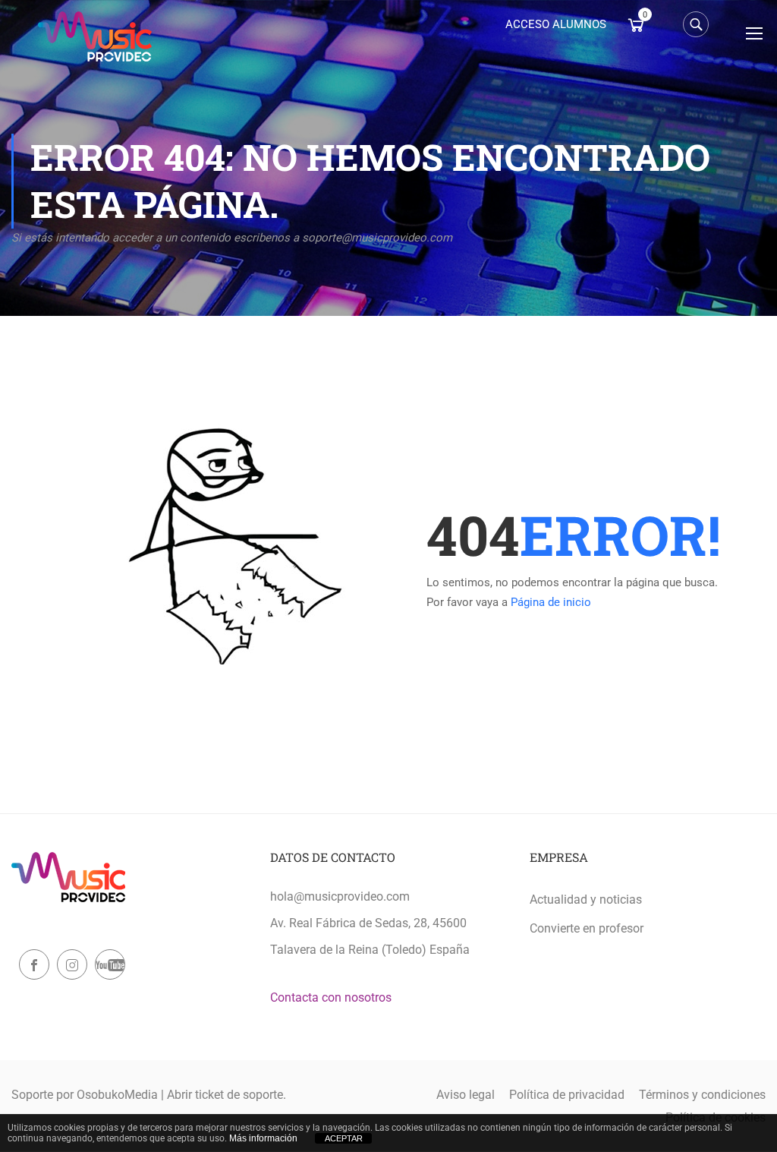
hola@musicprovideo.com (340, 896)
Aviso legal (465, 1094)
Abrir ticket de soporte (225, 1094)
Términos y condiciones (702, 1094)
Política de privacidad (566, 1094)
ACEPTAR (344, 1138)
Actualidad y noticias (586, 899)
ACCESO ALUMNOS (555, 24)
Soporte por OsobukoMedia (84, 1094)
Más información (263, 1138)
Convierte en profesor (586, 928)
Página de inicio (551, 602)
